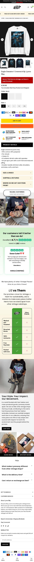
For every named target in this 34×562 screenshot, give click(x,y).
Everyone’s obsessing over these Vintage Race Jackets (17, 1)
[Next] (31, 39)
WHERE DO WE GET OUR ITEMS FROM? (14, 184)
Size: (3, 103)
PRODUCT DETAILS (10, 145)
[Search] (5, 7)
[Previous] (2, 39)
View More (17, 265)
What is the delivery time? (12, 475)
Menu (3, 560)
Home (2, 18)
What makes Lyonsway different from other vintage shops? (15, 467)
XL (19, 106)
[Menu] (1, 7)
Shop (17, 560)
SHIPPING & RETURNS (11, 178)
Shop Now (6, 428)
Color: (5, 91)
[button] (31, 7)
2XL (24, 106)
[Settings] (28, 7)
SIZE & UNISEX (8, 173)
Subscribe (5, 544)
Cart (31, 560)
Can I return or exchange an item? (15, 480)
